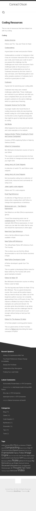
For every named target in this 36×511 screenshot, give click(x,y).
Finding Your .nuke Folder (10, 372)
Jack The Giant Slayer (24, 455)
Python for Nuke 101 (11, 278)
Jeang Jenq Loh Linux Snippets (15, 174)
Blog (4, 412)
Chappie (28, 445)
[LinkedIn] (16, 10)
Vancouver (13, 471)
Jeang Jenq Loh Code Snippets (15, 164)
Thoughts (17, 468)
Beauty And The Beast (9, 365)
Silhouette (14, 466)
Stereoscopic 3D (6, 468)
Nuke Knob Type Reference (14, 231)
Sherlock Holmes (24, 463)
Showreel (5, 465)
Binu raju (5, 393)
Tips (4, 430)
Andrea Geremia (10, 40)
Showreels (6, 426)
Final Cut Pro (28, 450)
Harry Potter (19, 453)
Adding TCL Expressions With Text (13, 355)
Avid (20, 445)
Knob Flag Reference (12, 194)
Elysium (15, 450)
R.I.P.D (25, 461)
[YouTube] (13, 10)
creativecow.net (10, 221)
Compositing (12, 447)
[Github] (21, 10)
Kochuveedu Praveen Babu (11, 383)
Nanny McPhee (27, 458)
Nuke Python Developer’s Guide (15, 259)
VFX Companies (26, 383)
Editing (10, 450)
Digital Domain (23, 448)
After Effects (14, 445)
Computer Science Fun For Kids (15, 105)
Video (21, 470)
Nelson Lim (15, 329)
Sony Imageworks (24, 466)
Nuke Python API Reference (14, 241)
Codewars (8, 82)
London (7, 458)
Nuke (15, 460)
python (21, 461)
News (10, 461)
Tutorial (8, 470)
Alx (28, 491)
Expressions (22, 450)
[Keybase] (23, 10)
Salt (13, 463)
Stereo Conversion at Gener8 (16, 400)
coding (3, 448)
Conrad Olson (18, 4)
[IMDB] (18, 10)
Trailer (28, 468)
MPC (22, 458)
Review (29, 461)
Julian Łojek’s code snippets (14, 186)
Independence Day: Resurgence (12, 368)
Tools (5, 433)
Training (3, 470)
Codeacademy (9, 48)
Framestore (7, 452)
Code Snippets (7, 419)
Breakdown (23, 445)
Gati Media (8, 124)
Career (5, 415)
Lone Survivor (14, 458)
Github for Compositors (12, 146)
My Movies (6, 422)
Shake (16, 463)
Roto (9, 463)
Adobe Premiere (5, 445)
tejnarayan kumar (8, 396)
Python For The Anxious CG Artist (15, 319)
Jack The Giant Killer (14, 455)
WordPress (17, 491)
